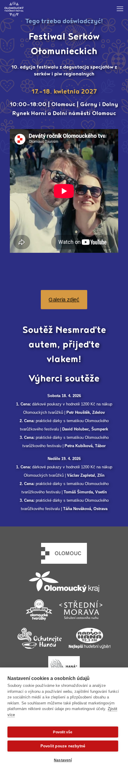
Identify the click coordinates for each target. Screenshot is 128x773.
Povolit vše (62, 732)
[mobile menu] (120, 9)
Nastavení (63, 760)
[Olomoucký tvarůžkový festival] (14, 8)
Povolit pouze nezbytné (62, 746)
